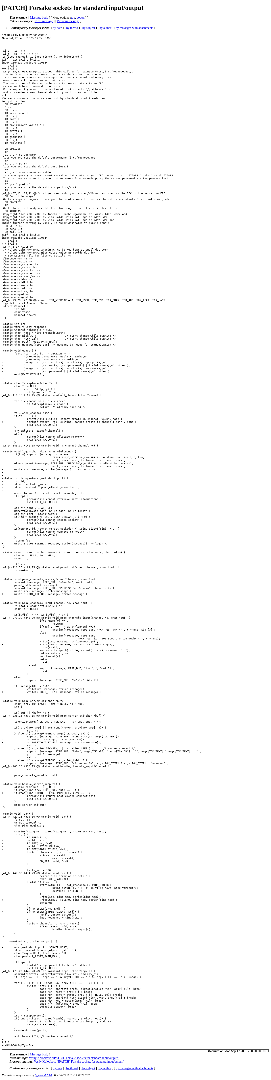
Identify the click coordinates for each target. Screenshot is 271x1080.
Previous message (68, 21)
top (73, 17)
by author (105, 27)
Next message (44, 21)
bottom (81, 17)
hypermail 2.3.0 (43, 1075)
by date (57, 27)
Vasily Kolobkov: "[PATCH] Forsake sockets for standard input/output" (74, 1058)
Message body (39, 17)
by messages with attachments (134, 27)
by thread (72, 27)
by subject (88, 27)
